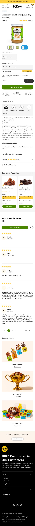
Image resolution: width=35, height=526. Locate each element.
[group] (10, 47)
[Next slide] (32, 1)
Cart (32, 6)
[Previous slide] (2, 1)
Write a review (15, 227)
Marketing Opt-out (6, 517)
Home (4, 11)
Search (28, 7)
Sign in (7, 7)
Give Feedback (17, 439)
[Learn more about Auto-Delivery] (12, 63)
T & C (28, 519)
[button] (23, 21)
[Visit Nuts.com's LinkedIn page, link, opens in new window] (21, 505)
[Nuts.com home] (17, 6)
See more (5, 113)
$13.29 (20, 194)
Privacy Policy (16, 517)
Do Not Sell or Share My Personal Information (13, 519)
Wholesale (6, 481)
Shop (3, 7)
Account (5, 478)
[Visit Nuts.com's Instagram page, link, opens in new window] (17, 505)
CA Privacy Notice (26, 517)
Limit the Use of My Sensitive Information (12, 522)
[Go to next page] (30, 330)
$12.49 (4, 194)
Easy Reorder (7, 484)
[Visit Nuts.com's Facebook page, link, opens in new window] (13, 505)
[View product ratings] (9, 191)
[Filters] (31, 227)
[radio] (9, 57)
